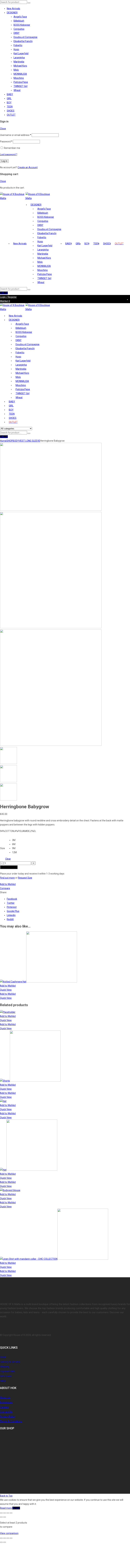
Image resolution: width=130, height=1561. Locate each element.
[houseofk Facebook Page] (1, 1475)
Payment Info (7, 1371)
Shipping (4, 1366)
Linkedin (11, 915)
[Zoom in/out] (1, 1512)
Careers (4, 1407)
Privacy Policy (7, 1416)
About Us (5, 1397)
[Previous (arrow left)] (1, 1517)
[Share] (7, 1512)
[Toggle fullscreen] (4, 1512)
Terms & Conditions (11, 1421)
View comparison (9, 1533)
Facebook (12, 898)
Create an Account (28, 167)
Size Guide (6, 1376)
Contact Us (6, 1411)
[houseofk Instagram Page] (4, 1475)
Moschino (19, 78)
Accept (16, 1508)
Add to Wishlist (8, 884)
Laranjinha (19, 57)
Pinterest (12, 907)
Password (6, 141)
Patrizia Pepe (21, 82)
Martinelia (19, 61)
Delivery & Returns (10, 1361)
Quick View (6, 989)
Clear (8, 858)
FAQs (3, 1381)
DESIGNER (12, 12)
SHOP (9, 440)
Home (3, 440)
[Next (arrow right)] (4, 1517)
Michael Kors (20, 65)
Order (3, 1357)
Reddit (10, 919)
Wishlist (5, 301)
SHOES (10, 110)
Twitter (11, 903)
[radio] (14, 840)
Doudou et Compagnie (25, 37)
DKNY (16, 33)
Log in (4, 161)
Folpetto (18, 45)
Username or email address (15, 135)
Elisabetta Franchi (23, 41)
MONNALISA (20, 74)
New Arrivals (13, 8)
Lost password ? (8, 154)
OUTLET (11, 114)
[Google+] (2, 1475)
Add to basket (8, 867)
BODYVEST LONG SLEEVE (26, 440)
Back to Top (6, 1495)
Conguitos (19, 29)
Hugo (16, 49)
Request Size (25, 877)
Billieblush (19, 20)
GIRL (9, 98)
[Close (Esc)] (11, 1512)
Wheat (17, 90)
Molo (16, 69)
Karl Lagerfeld (21, 53)
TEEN (10, 106)
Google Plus (13, 911)
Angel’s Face (20, 16)
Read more (6, 1508)
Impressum (6, 1402)
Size (2, 848)
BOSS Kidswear (22, 25)
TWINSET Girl (20, 86)
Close (3, 128)
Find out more (7, 877)
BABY (10, 94)
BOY (9, 102)
